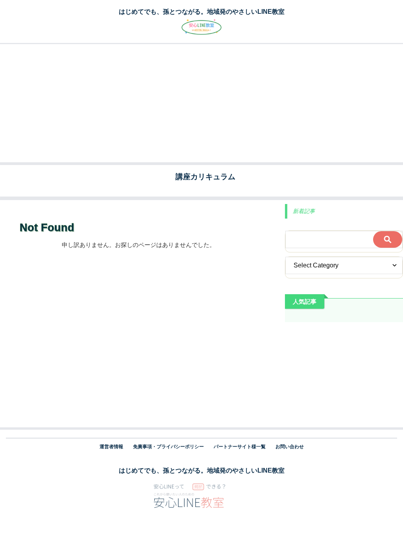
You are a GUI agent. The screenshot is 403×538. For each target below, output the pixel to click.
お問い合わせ (289, 446)
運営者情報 (111, 446)
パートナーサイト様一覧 (240, 446)
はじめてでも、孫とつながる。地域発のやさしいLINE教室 (202, 470)
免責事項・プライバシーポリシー (168, 446)
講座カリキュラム (205, 177)
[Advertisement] (201, 103)
